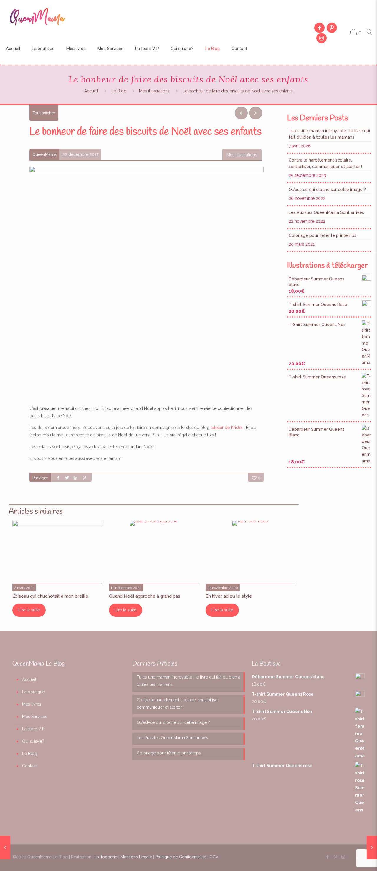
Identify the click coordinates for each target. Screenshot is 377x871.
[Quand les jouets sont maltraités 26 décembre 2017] (372, 847)
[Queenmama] (37, 16)
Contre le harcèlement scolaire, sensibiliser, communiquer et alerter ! (325, 163)
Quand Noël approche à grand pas (144, 596)
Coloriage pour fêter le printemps (322, 235)
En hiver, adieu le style (229, 596)
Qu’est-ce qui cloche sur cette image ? (327, 189)
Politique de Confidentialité (180, 857)
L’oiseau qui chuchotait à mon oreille (50, 596)
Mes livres (31, 704)
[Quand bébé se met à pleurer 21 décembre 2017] (5, 847)
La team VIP (33, 729)
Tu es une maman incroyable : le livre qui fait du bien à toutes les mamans (329, 133)
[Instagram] (321, 38)
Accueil (91, 91)
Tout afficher (43, 113)
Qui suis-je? (33, 741)
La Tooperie (106, 857)
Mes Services (34, 716)
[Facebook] (319, 28)
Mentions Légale (136, 857)
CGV (214, 857)
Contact (29, 766)
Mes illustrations (154, 91)
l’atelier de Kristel (227, 427)
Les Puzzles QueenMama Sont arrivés (326, 212)
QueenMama (44, 154)
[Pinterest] (331, 28)
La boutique (33, 691)
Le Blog (118, 91)
